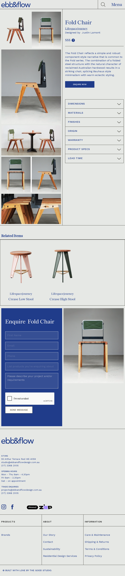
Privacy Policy (93, 555)
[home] (16, 4)
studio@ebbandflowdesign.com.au (20, 462)
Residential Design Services (60, 555)
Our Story (49, 534)
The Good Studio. (41, 570)
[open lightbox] (16, 30)
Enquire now (80, 84)
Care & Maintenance (97, 534)
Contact (48, 541)
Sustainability (51, 549)
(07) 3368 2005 (10, 465)
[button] (116, 4)
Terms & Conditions (97, 549)
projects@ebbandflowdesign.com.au (21, 490)
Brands (5, 534)
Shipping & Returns (97, 541)
